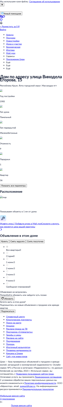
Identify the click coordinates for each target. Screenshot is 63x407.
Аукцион (10, 325)
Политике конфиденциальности (40, 383)
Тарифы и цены (13, 334)
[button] (34, 250)
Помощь (10, 344)
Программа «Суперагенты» (19, 331)
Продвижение (13, 341)
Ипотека (10, 50)
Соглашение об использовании (44, 1)
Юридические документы (19, 319)
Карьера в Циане (14, 353)
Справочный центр (15, 316)
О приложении (7, 398)
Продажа (10, 37)
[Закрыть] (2, 4)
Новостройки (12, 40)
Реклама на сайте (14, 338)
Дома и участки (14, 43)
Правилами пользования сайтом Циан (35, 373)
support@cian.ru (27, 386)
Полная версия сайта (21, 405)
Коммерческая (13, 46)
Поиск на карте (13, 322)
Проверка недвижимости (18, 350)
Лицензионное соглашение (48, 376)
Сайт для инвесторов (16, 356)
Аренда (9, 34)
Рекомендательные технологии (38, 389)
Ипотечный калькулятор (18, 347)
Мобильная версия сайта (12, 395)
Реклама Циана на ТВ (16, 328)
